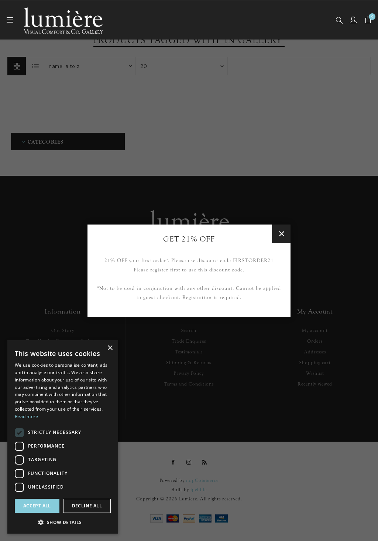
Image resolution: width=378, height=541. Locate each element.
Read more (26, 416)
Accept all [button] (37, 506)
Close (281, 234)
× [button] (110, 348)
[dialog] (62, 437)
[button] (63, 522)
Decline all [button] (87, 506)
